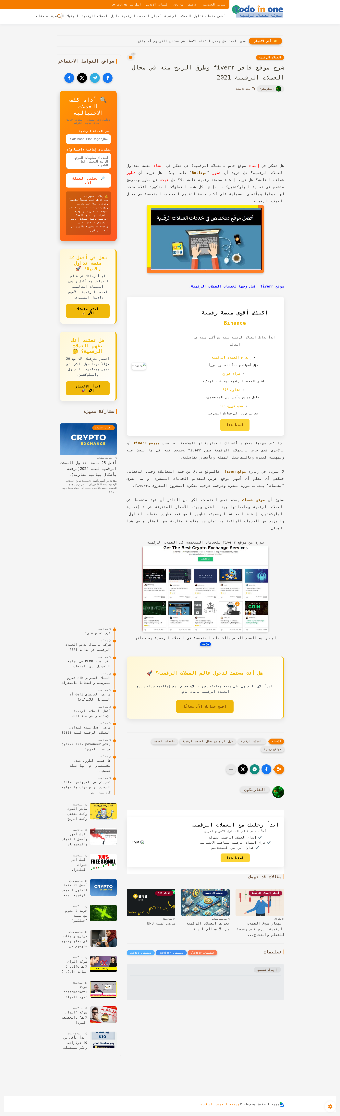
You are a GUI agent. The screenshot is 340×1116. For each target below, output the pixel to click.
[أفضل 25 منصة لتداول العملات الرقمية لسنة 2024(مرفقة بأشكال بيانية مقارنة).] (103, 887)
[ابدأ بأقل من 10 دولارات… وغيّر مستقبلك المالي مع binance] (103, 1040)
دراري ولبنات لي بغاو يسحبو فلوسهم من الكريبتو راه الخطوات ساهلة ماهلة (74, 941)
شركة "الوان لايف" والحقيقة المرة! (74, 1017)
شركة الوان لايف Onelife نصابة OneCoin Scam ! (74, 967)
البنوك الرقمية (65, 16)
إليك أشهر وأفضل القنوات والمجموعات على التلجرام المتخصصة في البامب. (74, 839)
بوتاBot (199, 173)
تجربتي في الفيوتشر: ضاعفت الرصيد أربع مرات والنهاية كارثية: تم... (86, 787)
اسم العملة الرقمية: (94, 131)
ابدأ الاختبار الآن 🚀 (88, 388)
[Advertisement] (205, 135)
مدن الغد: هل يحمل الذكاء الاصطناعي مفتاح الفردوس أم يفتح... (189, 41)
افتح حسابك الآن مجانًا (204, 706)
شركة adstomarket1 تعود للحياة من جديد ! (75, 992)
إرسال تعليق (267, 970)
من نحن (178, 4)
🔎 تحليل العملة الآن (88, 180)
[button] (266, 769)
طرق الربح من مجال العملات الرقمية (208, 741)
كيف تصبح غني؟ (98, 633)
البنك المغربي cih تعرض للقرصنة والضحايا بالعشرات (86, 680)
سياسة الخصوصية (214, 4)
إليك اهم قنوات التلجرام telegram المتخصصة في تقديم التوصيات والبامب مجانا (74, 865)
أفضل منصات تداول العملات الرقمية (194, 16)
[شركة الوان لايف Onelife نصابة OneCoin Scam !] (103, 964)
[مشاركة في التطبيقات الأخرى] (231, 769)
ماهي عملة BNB (161, 923)
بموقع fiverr (147, 443)
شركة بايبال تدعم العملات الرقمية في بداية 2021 (88, 647)
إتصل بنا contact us (126, 4)
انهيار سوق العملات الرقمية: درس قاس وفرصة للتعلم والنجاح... (260, 929)
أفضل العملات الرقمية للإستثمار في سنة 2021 (91, 713)
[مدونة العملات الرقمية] (257, 11)
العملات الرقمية (270, 57)
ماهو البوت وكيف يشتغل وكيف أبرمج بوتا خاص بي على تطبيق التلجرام (76, 814)
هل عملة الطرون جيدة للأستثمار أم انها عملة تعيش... (90, 766)
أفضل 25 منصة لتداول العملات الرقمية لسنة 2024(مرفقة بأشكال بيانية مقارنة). (88, 468)
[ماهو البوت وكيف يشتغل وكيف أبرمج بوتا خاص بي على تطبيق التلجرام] (103, 811)
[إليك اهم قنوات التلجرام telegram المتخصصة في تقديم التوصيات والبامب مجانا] (103, 862)
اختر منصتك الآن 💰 (88, 311)
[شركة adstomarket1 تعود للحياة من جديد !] (103, 989)
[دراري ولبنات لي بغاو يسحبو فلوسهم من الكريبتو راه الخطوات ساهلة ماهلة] (103, 938)
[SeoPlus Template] (281, 1104)
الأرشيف (193, 4)
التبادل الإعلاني (158, 4)
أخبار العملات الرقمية (141, 16)
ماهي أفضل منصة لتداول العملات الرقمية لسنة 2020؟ (86, 730)
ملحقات (42, 16)
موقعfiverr (235, 471)
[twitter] (82, 78)
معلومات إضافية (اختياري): (89, 149)
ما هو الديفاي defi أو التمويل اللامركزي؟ (90, 697)
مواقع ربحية (272, 749)
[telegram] (95, 78)
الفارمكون (267, 88)
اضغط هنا (235, 425)
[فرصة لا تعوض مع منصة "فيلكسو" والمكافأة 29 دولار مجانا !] (103, 913)
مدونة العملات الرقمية (219, 1104)
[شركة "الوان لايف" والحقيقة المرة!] (103, 1014)
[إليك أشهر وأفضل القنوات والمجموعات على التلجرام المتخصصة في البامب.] (103, 836)
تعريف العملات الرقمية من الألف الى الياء (208, 926)
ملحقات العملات (164, 741)
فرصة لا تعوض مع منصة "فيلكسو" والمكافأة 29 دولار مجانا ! (75, 916)
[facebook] (108, 78)
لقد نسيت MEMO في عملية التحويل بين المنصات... (89, 663)
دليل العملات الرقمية (100, 16)
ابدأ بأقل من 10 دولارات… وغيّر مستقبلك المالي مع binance (75, 1043)
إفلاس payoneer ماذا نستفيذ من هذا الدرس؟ (86, 746)
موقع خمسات (253, 500)
